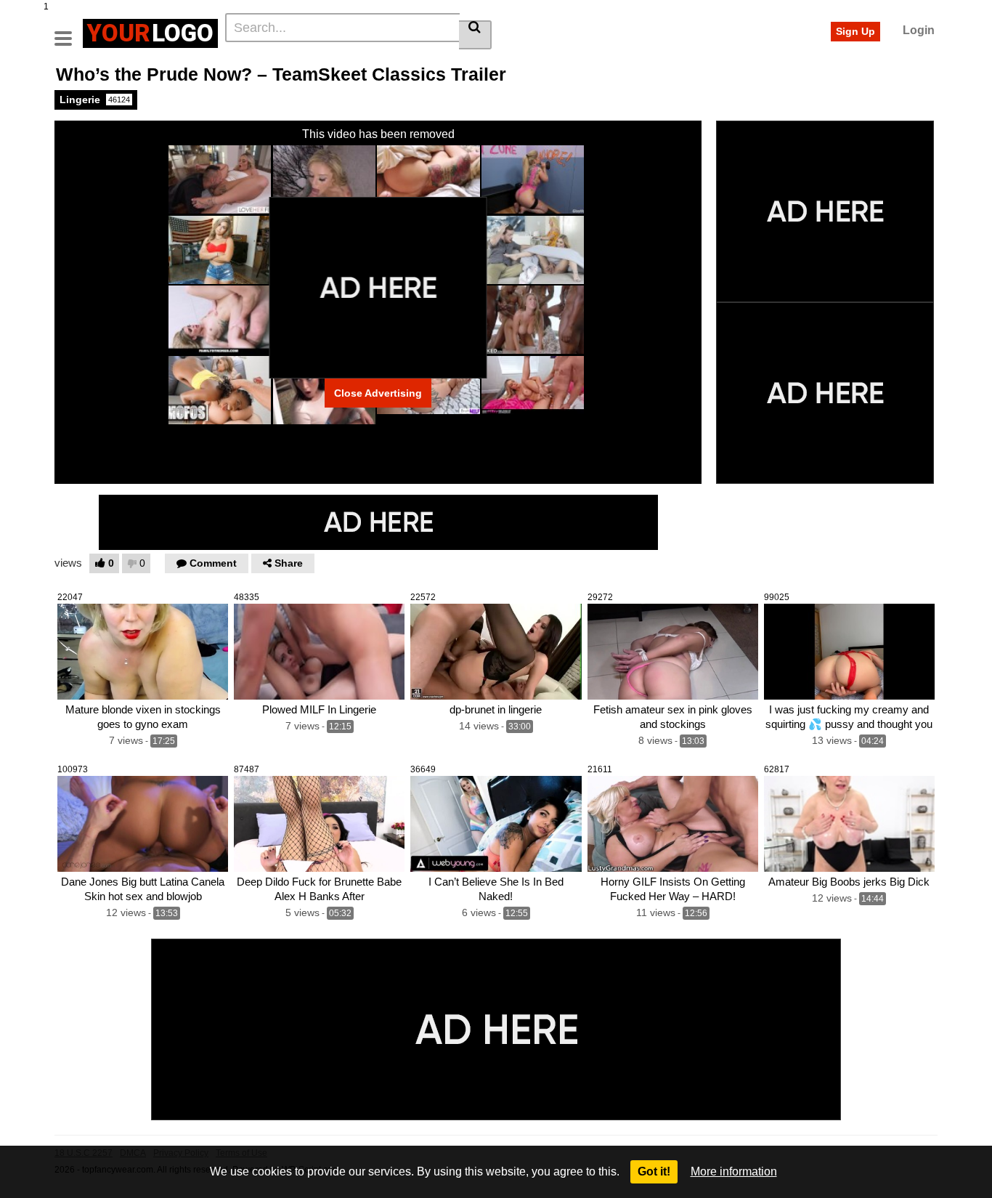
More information (734, 1171)
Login (919, 30)
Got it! (654, 1171)
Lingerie (95, 99)
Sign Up (855, 31)
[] (475, 34)
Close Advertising (378, 393)
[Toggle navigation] (68, 31)
